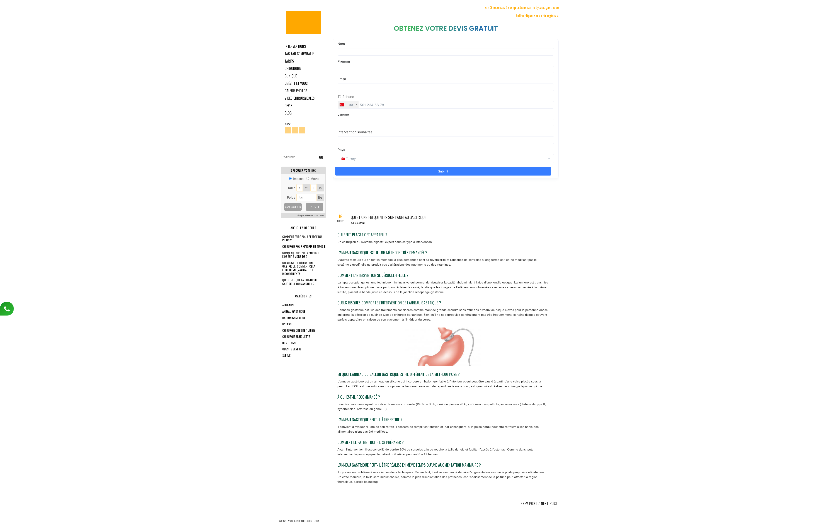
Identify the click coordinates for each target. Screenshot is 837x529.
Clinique (291, 75)
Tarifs (289, 61)
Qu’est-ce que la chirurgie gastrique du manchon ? (299, 282)
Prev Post (529, 503)
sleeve (286, 355)
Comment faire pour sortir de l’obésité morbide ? (301, 254)
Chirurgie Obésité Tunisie (303, 22)
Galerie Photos (296, 90)
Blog (288, 113)
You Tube (302, 130)
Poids (291, 197)
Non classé (289, 342)
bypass (286, 324)
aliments (288, 305)
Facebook (288, 130)
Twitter (295, 130)
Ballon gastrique (293, 317)
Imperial (298, 178)
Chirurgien (293, 68)
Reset (315, 207)
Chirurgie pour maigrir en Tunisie (303, 246)
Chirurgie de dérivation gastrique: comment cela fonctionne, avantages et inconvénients (298, 268)
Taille (291, 188)
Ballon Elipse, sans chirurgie (534, 15)
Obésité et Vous (296, 83)
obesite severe (291, 349)
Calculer (293, 207)
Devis (288, 105)
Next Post (549, 503)
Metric (315, 178)
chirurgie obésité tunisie (298, 330)
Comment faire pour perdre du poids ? (302, 238)
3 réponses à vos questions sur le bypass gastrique (524, 7)
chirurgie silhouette (296, 336)
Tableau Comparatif (299, 53)
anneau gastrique (293, 311)
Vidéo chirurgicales (300, 98)
